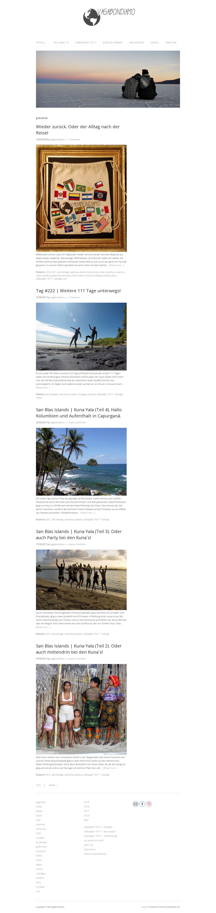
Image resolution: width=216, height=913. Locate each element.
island (74, 275)
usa (64, 278)
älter (86, 819)
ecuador (46, 275)
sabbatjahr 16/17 (85, 42)
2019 (86, 802)
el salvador (41, 842)
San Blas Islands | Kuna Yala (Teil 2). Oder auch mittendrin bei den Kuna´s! (79, 649)
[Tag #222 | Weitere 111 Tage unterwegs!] (81, 369)
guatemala (56, 275)
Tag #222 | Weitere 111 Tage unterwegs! (78, 291)
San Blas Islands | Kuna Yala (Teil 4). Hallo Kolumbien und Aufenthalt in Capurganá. (79, 413)
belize (83, 272)
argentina (74, 272)
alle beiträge (63, 272)
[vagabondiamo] (108, 32)
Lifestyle (144, 907)
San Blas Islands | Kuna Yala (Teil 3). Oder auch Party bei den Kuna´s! (79, 534)
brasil (96, 272)
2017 (54, 272)
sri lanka (40, 886)
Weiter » (53, 785)
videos (154, 42)
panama (107, 275)
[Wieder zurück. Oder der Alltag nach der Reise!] (81, 250)
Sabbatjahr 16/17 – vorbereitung (100, 835)
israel (38, 859)
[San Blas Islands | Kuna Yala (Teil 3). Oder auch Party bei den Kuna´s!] (81, 609)
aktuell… (41, 42)
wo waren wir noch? (94, 840)
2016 (48, 272)
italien (81, 275)
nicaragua (97, 275)
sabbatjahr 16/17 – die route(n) (100, 831)
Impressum (90, 849)
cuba (38, 275)
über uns (171, 42)
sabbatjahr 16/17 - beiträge (49, 278)
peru (114, 275)
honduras (66, 275)
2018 (86, 806)
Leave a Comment (77, 422)
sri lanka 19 (61, 42)
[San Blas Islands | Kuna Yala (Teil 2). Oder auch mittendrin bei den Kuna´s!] (81, 753)
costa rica (119, 272)
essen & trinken (113, 42)
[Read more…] (116, 265)
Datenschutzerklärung (95, 853)
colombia (109, 272)
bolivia (90, 272)
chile (102, 272)
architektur (136, 42)
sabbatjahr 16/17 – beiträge (98, 826)
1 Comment (74, 139)
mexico (88, 275)
